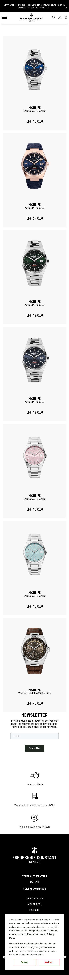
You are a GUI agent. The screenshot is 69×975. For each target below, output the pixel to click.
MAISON (34, 882)
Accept (24, 962)
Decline (48, 962)
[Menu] (5, 18)
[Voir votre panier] (66, 17)
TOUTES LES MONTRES (34, 876)
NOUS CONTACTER (34, 898)
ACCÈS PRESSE (34, 904)
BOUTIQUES (34, 910)
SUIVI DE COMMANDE (34, 888)
